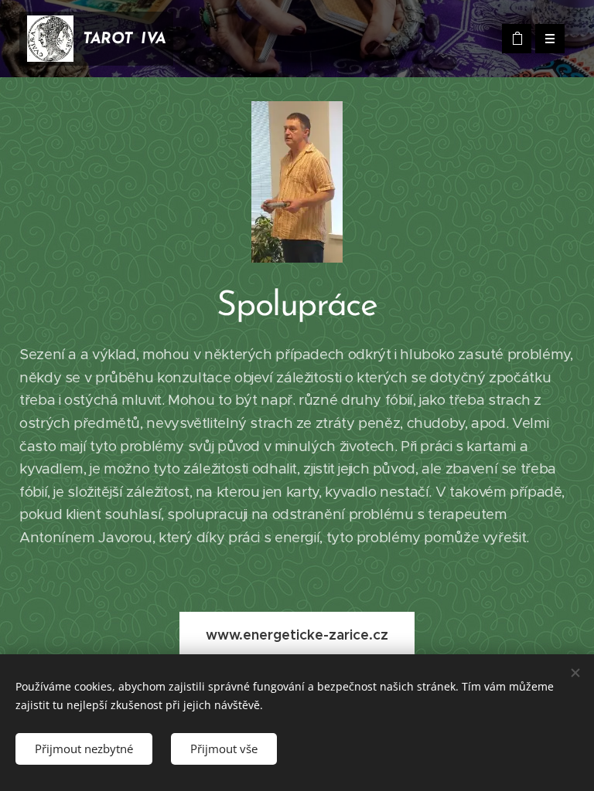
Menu (550, 38)
